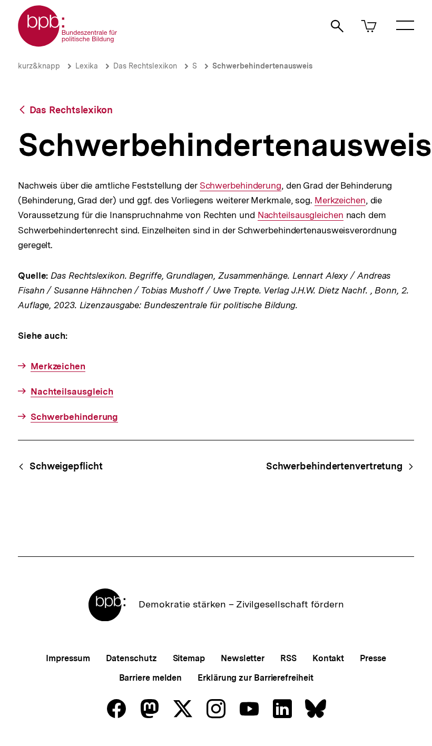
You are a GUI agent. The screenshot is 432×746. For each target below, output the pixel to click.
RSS (288, 658)
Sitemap (189, 658)
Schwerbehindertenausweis (262, 66)
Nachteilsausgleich (72, 391)
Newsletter (242, 658)
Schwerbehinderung (240, 185)
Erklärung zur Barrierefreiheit (255, 678)
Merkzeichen (340, 200)
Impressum (68, 658)
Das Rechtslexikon (145, 66)
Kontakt (328, 658)
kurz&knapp (39, 66)
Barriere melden (150, 678)
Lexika (86, 66)
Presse (373, 658)
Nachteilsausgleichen (300, 215)
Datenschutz (131, 658)
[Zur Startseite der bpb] (68, 43)
